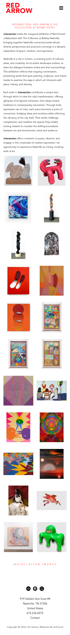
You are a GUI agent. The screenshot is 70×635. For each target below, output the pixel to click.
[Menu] (61, 8)
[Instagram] (35, 588)
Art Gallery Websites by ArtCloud (45, 627)
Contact (35, 618)
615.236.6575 (35, 613)
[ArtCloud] (29, 588)
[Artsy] (42, 588)
